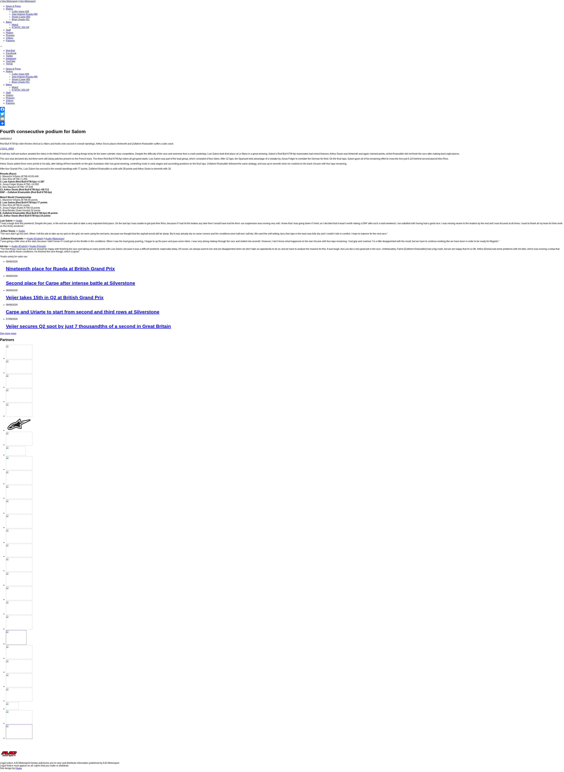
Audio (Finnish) (38, 246)
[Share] (282, 123)
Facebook (11, 53)
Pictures (10, 35)
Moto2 (15, 25)
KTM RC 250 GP (20, 27)
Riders (9, 9)
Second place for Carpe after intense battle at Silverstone (70, 283)
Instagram (11, 58)
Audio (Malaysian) (54, 238)
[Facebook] (282, 109)
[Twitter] (282, 114)
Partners (10, 40)
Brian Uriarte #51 (21, 19)
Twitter (9, 56)
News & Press (13, 6)
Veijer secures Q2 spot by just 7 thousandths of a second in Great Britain (88, 326)
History (9, 32)
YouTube (10, 61)
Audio (19, 220)
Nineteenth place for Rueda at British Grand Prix (60, 268)
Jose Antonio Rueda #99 (24, 14)
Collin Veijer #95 (20, 11)
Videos (9, 38)
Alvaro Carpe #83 (21, 17)
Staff (8, 30)
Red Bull (10, 50)
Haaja (18, 768)
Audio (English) (35, 238)
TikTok (9, 64)
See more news (8, 333)
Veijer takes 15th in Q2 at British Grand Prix (55, 297)
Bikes (9, 22)
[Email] (282, 118)
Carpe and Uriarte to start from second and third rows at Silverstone (82, 312)
